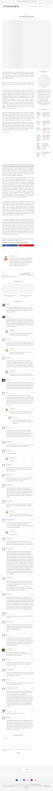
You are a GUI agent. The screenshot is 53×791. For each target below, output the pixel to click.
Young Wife (8, 357)
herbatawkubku (9, 577)
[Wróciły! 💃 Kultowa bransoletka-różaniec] (36, 769)
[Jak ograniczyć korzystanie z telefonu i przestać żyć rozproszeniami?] (10, 289)
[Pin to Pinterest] (22, 253)
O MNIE (20, 1)
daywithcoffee (9, 500)
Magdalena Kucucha (10, 519)
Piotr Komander (9, 548)
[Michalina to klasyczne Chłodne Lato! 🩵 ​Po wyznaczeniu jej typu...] (16, 769)
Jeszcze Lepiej (8, 538)
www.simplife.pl (9, 441)
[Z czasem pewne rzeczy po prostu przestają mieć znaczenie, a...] (49, 769)
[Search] (49, 6)
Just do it (8, 679)
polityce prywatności (10, 786)
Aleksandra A (8, 450)
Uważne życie (41, 6)
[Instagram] (26, 2)
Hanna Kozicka (9, 474)
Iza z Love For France (10, 669)
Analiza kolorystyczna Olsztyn (36, 784)
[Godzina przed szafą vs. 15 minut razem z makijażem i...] (43, 769)
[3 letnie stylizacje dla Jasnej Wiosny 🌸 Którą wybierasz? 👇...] (3, 769)
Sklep (17, 1)
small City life (8, 593)
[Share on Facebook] (21, 253)
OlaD (7, 315)
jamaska (7, 659)
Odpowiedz (32, 304)
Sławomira (8, 717)
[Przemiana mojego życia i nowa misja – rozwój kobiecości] (26, 289)
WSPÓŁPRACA (24, 1)
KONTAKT (28, 1)
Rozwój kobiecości (34, 6)
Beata (7, 392)
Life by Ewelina (9, 484)
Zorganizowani (9, 621)
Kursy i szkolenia (33, 1)
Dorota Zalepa (12, 330)
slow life (4, 249)
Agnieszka (8, 338)
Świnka (7, 379)
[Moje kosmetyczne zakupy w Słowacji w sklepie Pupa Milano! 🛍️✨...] (10, 769)
